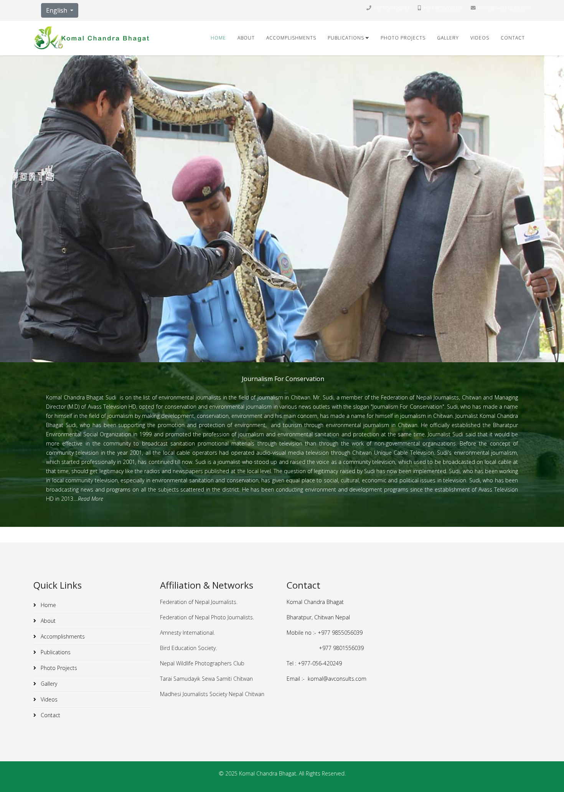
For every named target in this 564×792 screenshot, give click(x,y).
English (57, 10)
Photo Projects (403, 38)
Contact (513, 38)
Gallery (448, 38)
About (246, 38)
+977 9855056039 (442, 8)
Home (218, 38)
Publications (346, 38)
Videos (479, 38)
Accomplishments (291, 38)
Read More (90, 498)
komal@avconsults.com (504, 8)
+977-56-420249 (391, 8)
